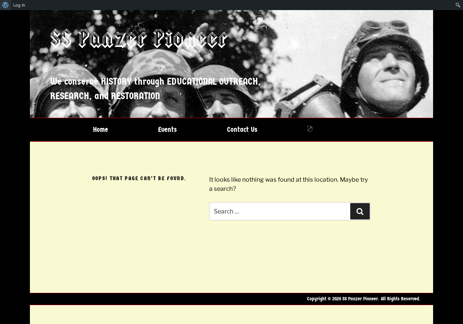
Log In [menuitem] (19, 5)
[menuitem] (5, 5)
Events (167, 129)
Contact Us (242, 129)
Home (100, 129)
